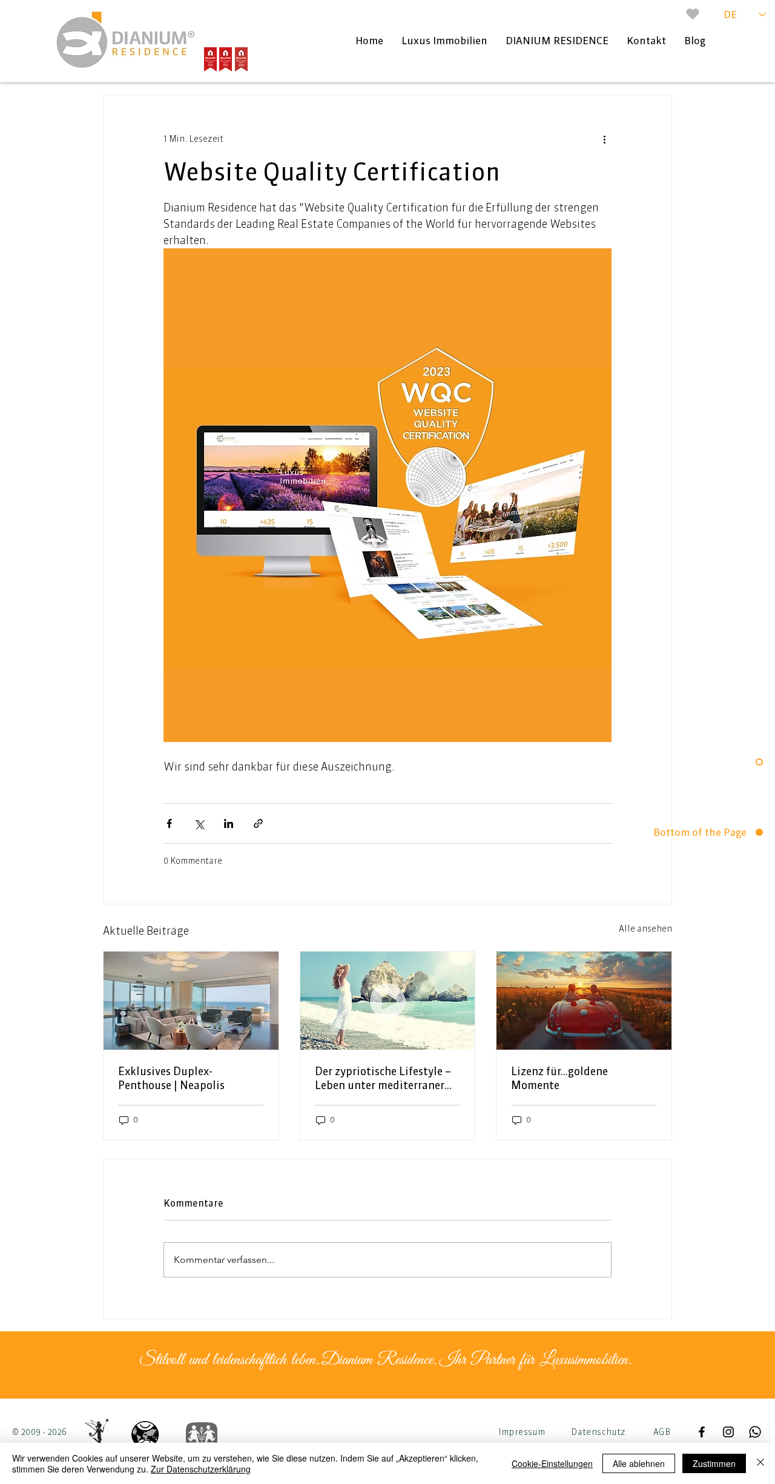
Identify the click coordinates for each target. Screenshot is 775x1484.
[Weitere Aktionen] (604, 138)
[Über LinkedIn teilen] (228, 823)
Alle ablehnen (639, 1463)
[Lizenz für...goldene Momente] (583, 1001)
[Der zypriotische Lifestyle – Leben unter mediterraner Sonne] (387, 1001)
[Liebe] (693, 14)
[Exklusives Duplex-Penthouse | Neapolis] (191, 1001)
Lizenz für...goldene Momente (559, 1078)
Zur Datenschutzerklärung (201, 1469)
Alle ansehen (645, 928)
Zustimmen (714, 1463)
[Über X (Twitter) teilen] (199, 823)
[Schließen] (760, 1463)
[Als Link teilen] (258, 823)
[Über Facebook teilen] (169, 823)
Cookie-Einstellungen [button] (552, 1463)
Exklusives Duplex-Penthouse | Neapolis (171, 1078)
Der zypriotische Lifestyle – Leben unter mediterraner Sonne (383, 1078)
